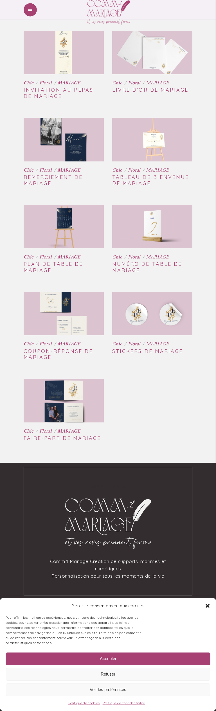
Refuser (108, 674)
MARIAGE (68, 83)
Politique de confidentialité (124, 703)
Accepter (108, 658)
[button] (207, 606)
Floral (45, 83)
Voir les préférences (108, 689)
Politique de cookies (84, 703)
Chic (28, 83)
